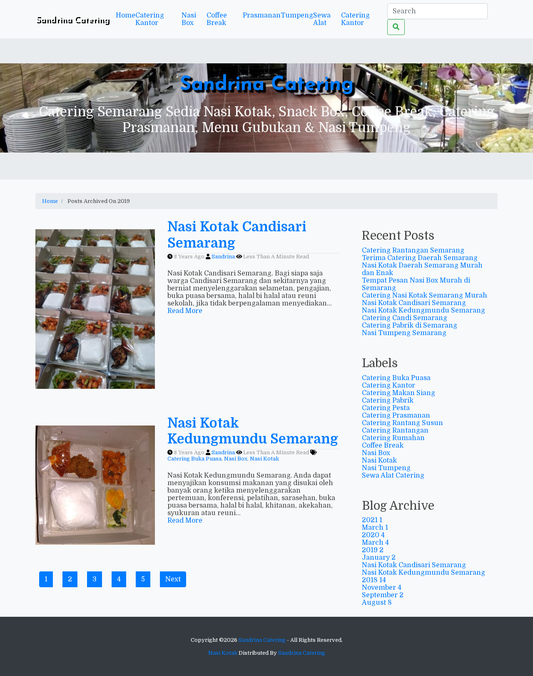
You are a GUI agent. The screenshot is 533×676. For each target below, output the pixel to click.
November (381, 587)
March (375, 527)
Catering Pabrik (387, 400)
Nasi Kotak (379, 460)
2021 (372, 520)
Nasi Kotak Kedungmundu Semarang (423, 310)
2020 (373, 535)
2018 (374, 580)
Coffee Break (217, 19)
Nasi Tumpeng (386, 468)
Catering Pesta (386, 408)
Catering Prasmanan (396, 415)
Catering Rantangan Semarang (413, 250)
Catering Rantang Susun (402, 423)
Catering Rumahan (393, 438)
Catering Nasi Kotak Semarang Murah (424, 295)
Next (173, 579)
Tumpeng (297, 15)
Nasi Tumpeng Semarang (404, 333)
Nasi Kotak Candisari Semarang (414, 303)
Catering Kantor (149, 19)
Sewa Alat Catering (393, 475)
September (382, 595)
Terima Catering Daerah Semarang (420, 258)
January (379, 557)
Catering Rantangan (395, 430)
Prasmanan (262, 15)
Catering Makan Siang (398, 393)
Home (125, 15)
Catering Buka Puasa (396, 378)
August (377, 602)
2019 (373, 550)
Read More (184, 311)
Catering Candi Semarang (404, 318)
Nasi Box (189, 19)
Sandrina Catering (267, 85)
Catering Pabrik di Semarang (409, 325)
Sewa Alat (322, 19)
